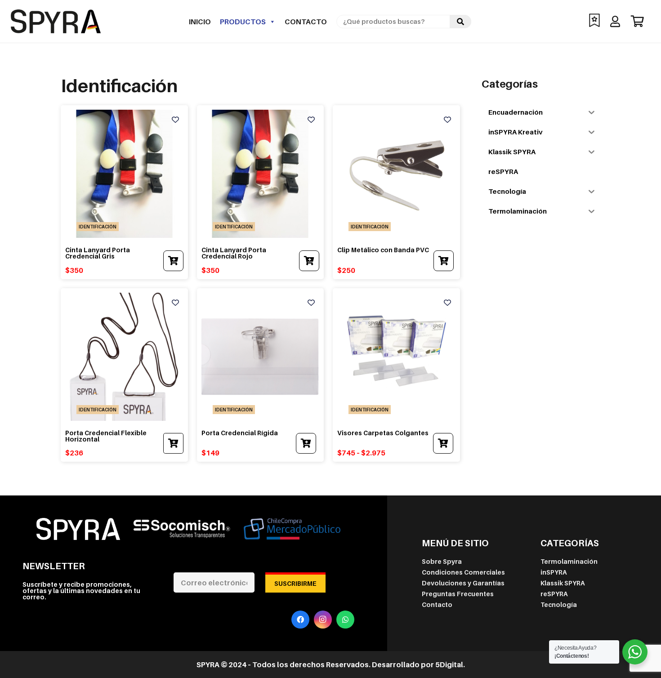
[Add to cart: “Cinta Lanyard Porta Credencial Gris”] (173, 260)
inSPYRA (553, 572)
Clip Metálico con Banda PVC (383, 250)
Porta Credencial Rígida (239, 433)
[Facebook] (300, 620)
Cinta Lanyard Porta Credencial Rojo (233, 253)
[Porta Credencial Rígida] (260, 297)
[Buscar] (460, 21)
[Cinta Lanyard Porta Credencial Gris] (124, 114)
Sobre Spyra (442, 561)
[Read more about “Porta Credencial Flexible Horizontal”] (173, 443)
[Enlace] (617, 21)
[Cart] (637, 21)
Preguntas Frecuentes (458, 594)
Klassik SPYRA (562, 583)
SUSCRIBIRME (295, 583)
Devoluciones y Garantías (463, 583)
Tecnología (558, 604)
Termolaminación (569, 561)
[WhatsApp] (345, 620)
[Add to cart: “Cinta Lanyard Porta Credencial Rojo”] (309, 260)
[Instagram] (323, 620)
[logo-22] (56, 21)
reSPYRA (553, 594)
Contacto (306, 21)
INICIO (200, 21)
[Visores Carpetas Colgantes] (396, 297)
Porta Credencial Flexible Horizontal (106, 436)
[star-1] (594, 21)
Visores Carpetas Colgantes (383, 433)
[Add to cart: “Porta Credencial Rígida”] (306, 443)
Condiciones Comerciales (463, 572)
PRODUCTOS (243, 21)
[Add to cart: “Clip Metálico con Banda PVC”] (443, 260)
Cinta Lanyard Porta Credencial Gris (97, 253)
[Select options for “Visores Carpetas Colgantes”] (443, 443)
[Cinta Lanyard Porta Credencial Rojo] (260, 114)
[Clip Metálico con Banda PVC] (396, 114)
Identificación (97, 226)
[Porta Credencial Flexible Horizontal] (124, 297)
